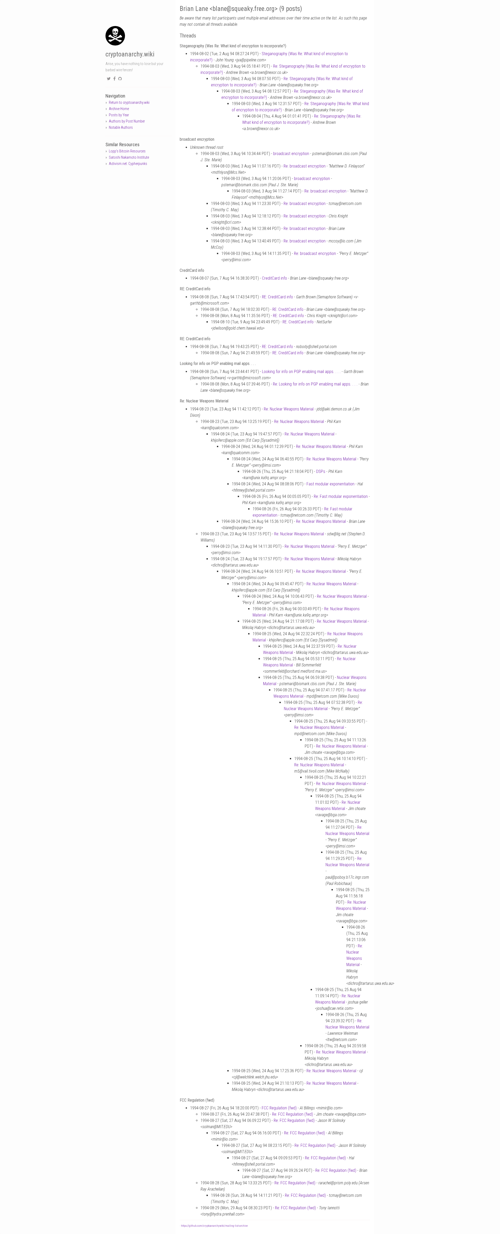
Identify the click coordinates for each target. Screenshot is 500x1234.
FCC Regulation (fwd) (279, 1108)
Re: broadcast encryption (305, 166)
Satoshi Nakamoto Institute (129, 157)
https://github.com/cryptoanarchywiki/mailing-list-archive (214, 1225)
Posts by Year (119, 115)
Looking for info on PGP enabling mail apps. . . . (301, 371)
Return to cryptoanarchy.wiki (129, 102)
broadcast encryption (291, 153)
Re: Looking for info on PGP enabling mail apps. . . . (315, 384)
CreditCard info (274, 278)
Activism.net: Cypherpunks (128, 164)
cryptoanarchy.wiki (129, 54)
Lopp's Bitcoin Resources (127, 151)
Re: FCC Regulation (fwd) (292, 1114)
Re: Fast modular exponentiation (341, 496)
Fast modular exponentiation (330, 483)
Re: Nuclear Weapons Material (289, 409)
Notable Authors (121, 127)
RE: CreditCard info (277, 296)
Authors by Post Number (127, 121)
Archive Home (119, 109)
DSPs (320, 471)
